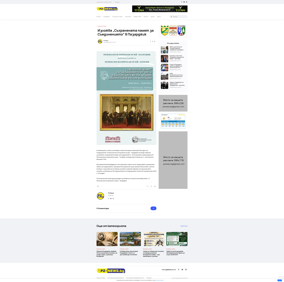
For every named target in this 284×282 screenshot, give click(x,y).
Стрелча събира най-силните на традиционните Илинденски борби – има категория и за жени (153, 253)
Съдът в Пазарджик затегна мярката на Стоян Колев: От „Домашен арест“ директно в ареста (176, 67)
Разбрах (279, 280)
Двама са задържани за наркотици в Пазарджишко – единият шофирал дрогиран (177, 84)
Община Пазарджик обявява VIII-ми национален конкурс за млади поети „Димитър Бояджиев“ (107, 253)
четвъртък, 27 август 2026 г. (104, 2)
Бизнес (146, 16)
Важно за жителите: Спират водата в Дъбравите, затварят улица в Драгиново (176, 49)
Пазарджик (106, 16)
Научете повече (159, 280)
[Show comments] (153, 208)
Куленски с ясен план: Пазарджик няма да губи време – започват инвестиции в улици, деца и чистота (177, 58)
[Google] (186, 2)
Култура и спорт (117, 16)
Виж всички (184, 226)
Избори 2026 (137, 16)
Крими (152, 16)
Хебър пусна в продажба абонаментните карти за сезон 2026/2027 (175, 252)
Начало (99, 16)
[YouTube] (184, 2)
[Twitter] (152, 41)
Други (159, 16)
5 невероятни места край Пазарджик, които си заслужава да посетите (129, 252)
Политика (128, 16)
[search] (171, 17)
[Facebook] (181, 2)
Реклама (117, 2)
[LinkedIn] (154, 41)
